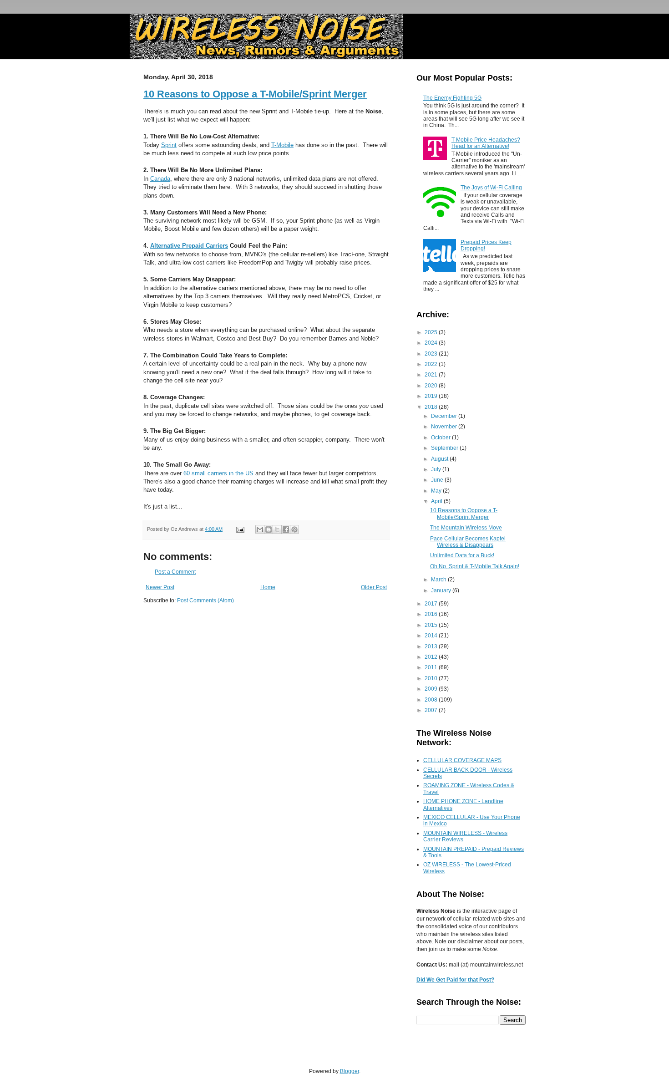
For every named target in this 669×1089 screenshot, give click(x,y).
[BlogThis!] (268, 529)
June (438, 480)
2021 (432, 374)
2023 (432, 354)
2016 (432, 614)
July (436, 469)
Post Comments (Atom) (205, 600)
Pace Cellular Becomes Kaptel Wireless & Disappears (468, 541)
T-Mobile (282, 145)
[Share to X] (277, 529)
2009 (432, 689)
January (441, 590)
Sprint (169, 145)
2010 (432, 678)
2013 (432, 646)
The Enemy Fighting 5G (452, 98)
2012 (432, 657)
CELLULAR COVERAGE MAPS (462, 760)
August (440, 459)
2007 (432, 710)
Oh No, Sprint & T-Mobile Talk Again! (474, 566)
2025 (432, 332)
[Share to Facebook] (285, 529)
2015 (432, 625)
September (445, 448)
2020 (432, 385)
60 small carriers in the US (218, 473)
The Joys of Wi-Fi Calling (491, 187)
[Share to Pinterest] (294, 529)
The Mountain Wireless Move (466, 527)
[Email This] (259, 529)
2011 (432, 667)
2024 (432, 343)
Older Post (374, 587)
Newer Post (160, 587)
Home (267, 587)
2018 (432, 407)
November (444, 426)
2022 (432, 364)
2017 (432, 603)
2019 (432, 396)
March (439, 579)
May (437, 491)
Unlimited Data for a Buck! (462, 555)
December (444, 416)
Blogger (349, 1071)
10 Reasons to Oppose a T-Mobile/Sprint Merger (255, 94)
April (437, 501)
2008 (432, 700)
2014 (432, 635)
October (441, 437)
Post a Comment (175, 572)
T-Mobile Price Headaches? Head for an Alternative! (485, 143)
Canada (160, 178)
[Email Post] (240, 529)
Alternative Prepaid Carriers (189, 245)
